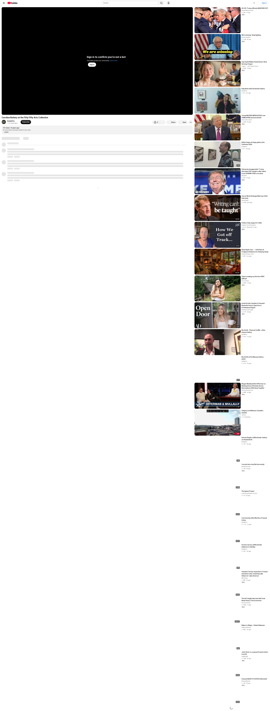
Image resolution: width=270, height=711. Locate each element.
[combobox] (130, 3)
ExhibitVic (11, 121)
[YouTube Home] (12, 3)
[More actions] (191, 122)
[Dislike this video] (162, 122)
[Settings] (254, 3)
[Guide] (4, 3)
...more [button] (5, 132)
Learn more (113, 60)
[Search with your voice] (168, 3)
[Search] (161, 3)
